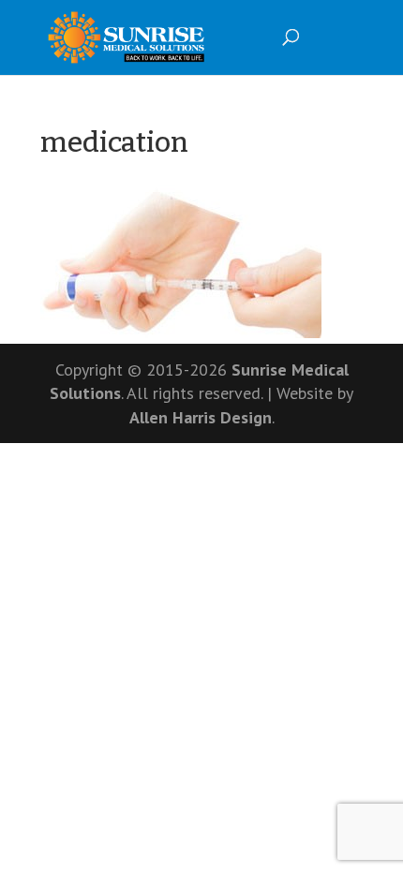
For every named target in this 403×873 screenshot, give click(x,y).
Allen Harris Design (200, 417)
